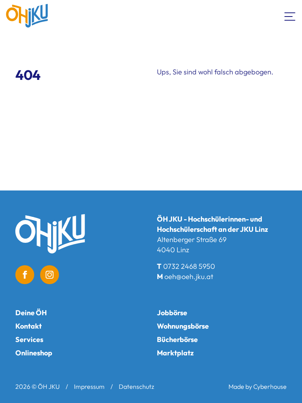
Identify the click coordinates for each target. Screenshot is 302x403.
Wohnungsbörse (183, 326)
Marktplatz (175, 352)
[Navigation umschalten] (290, 15)
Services (29, 339)
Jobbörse (172, 312)
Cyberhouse (270, 386)
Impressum (89, 386)
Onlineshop (33, 352)
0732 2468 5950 (189, 266)
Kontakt (28, 326)
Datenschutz (136, 386)
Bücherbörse (177, 339)
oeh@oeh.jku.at (188, 276)
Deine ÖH (31, 312)
